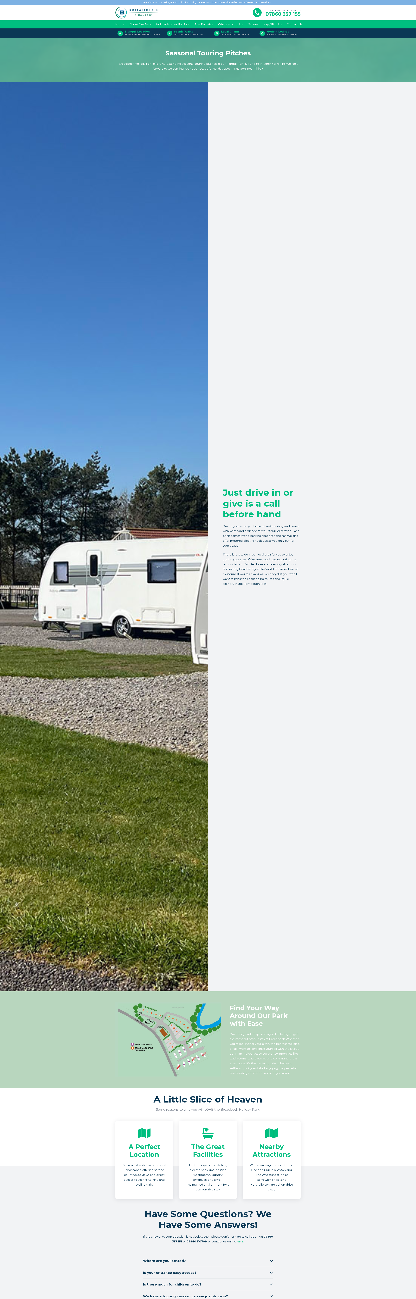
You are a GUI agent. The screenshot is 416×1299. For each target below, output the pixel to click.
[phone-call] (257, 12)
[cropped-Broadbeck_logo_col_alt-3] (137, 13)
